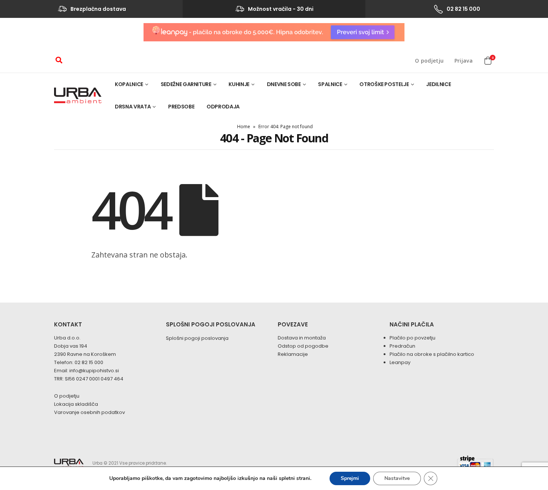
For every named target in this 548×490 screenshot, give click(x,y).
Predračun (402, 346)
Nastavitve (397, 478)
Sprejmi (350, 478)
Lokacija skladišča (76, 404)
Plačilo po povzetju (412, 337)
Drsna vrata (133, 106)
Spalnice (330, 84)
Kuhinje (239, 84)
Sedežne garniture (186, 84)
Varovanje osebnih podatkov (89, 412)
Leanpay (400, 362)
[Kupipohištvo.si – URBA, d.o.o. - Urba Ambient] (77, 95)
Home (243, 126)
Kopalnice (129, 84)
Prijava (463, 60)
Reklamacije (293, 354)
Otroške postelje (384, 84)
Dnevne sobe (284, 84)
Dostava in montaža (302, 337)
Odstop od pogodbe (303, 346)
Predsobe (181, 106)
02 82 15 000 (89, 362)
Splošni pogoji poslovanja (197, 338)
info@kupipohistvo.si (94, 370)
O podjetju (429, 60)
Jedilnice (438, 84)
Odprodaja (223, 106)
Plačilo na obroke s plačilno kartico (432, 354)
